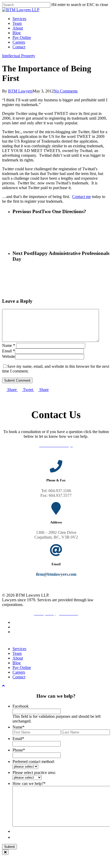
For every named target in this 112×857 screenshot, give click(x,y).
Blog (17, 663)
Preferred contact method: (34, 761)
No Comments (66, 91)
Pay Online (22, 667)
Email (8, 351)
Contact (19, 677)
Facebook (21, 706)
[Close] (5, 852)
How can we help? (29, 783)
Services (19, 648)
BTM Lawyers (20, 91)
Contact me (81, 196)
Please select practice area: (34, 772)
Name (8, 345)
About (18, 658)
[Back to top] (3, 686)
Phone (19, 750)
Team (17, 653)
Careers (19, 672)
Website (8, 356)
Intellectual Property (18, 56)
